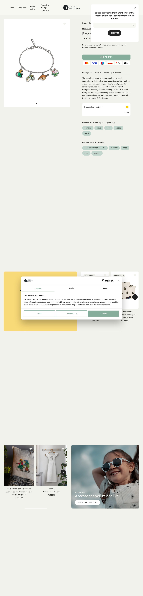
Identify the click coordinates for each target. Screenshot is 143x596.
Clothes (87, 128)
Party (86, 133)
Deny (39, 314)
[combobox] (114, 25)
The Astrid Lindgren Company (45, 7)
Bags (125, 148)
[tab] (36, 103)
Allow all (103, 314)
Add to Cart (106, 57)
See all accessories (87, 502)
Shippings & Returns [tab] (112, 73)
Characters (22, 7)
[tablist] (106, 72)
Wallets (114, 148)
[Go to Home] (71, 7)
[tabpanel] (106, 87)
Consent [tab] (38, 288)
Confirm (114, 33)
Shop (12, 7)
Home (84, 23)
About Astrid (32, 7)
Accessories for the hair (95, 148)
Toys (108, 128)
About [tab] (105, 288)
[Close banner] (118, 281)
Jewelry (97, 153)
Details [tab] (71, 288)
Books (118, 128)
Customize (70, 314)
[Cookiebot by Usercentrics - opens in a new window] (104, 280)
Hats (86, 153)
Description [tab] (87, 73)
